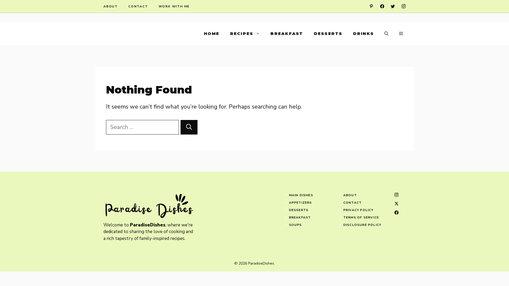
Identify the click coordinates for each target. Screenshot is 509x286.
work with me (174, 6)
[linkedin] (371, 6)
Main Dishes (301, 195)
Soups (295, 225)
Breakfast (286, 33)
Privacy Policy (358, 210)
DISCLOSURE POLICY (362, 225)
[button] (386, 34)
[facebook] (382, 6)
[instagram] (404, 6)
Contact (352, 202)
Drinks (363, 33)
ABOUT (350, 195)
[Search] (189, 127)
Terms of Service (361, 217)
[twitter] (393, 6)
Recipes (241, 33)
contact (138, 6)
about (110, 6)
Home (212, 33)
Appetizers (300, 202)
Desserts (328, 33)
